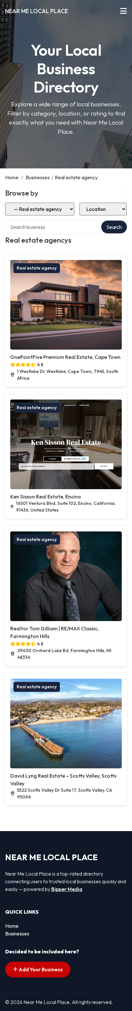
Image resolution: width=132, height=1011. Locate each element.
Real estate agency (37, 268)
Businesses (38, 177)
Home (12, 177)
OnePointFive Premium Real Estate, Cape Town (65, 357)
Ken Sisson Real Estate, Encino (45, 496)
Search (114, 227)
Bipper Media (66, 889)
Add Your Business (40, 969)
